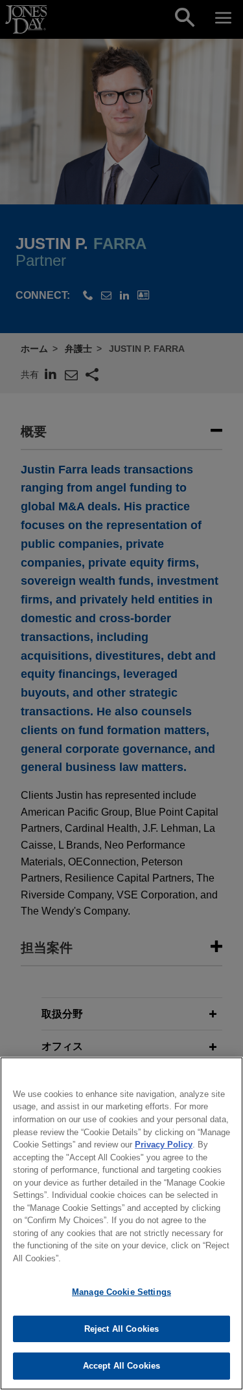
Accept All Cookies (121, 1366)
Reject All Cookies (121, 1329)
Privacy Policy (163, 1144)
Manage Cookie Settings (121, 1292)
